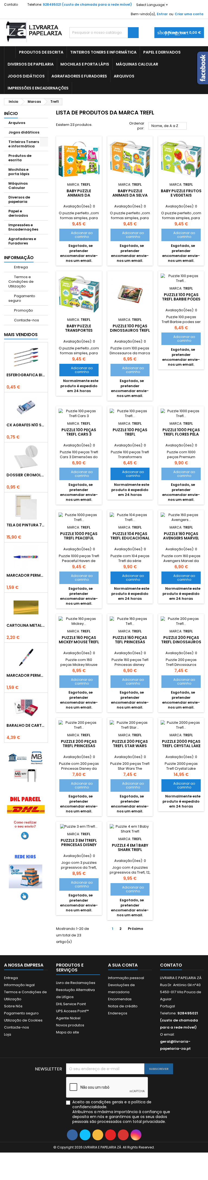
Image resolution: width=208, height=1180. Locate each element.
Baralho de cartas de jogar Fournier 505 (26, 725)
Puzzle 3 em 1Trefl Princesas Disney (79, 842)
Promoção (23, 310)
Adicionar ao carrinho (78, 235)
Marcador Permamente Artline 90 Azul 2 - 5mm (26, 575)
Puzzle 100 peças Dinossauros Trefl (130, 328)
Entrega (20, 267)
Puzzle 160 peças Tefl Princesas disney (130, 642)
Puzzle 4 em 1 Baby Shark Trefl (130, 847)
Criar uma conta (189, 14)
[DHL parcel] (26, 816)
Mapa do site (67, 1032)
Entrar (162, 14)
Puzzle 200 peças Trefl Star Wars (130, 744)
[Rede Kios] (26, 876)
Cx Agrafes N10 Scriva (26, 425)
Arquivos (124, 76)
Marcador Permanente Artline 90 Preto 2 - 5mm (26, 675)
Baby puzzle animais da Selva (130, 193)
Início (11, 113)
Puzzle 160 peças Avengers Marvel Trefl (181, 538)
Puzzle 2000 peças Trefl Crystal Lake (181, 744)
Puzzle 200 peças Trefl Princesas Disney (79, 746)
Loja (7, 1034)
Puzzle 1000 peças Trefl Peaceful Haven (79, 538)
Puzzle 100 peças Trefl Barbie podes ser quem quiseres (181, 299)
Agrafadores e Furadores (79, 76)
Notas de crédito (123, 1006)
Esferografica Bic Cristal (26, 375)
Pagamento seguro (21, 298)
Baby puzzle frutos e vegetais (181, 193)
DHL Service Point (71, 1004)
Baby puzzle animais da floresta (79, 195)
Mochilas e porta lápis (84, 64)
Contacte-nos (26, 320)
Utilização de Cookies (23, 1020)
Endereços (117, 1013)
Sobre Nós (13, 1006)
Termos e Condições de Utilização (21, 281)
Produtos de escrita (41, 52)
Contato (11, 4)
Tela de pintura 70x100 (26, 525)
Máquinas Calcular (137, 64)
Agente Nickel (68, 1018)
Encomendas (120, 999)
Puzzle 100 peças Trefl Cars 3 (78, 432)
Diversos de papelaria (31, 64)
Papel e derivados (162, 52)
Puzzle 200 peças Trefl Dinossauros (181, 640)
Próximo (138, 928)
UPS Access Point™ (72, 1011)
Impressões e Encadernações (38, 88)
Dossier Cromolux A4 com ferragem (26, 475)
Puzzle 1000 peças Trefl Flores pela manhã (181, 434)
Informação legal (19, 985)
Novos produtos (70, 1025)
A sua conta (123, 965)
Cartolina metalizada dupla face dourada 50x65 (26, 625)
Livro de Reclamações (75, 982)
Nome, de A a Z (167, 126)
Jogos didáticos (26, 76)
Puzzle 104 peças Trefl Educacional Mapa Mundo (130, 538)
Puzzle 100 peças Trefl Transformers (130, 434)
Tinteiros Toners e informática (103, 52)
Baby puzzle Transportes (79, 328)
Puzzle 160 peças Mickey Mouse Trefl (79, 640)
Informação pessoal (126, 977)
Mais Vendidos (21, 334)
